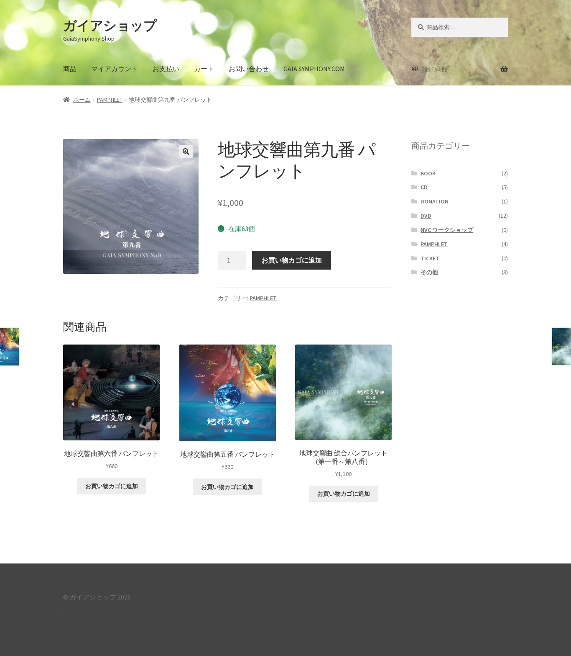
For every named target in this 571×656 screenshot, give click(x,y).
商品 (69, 68)
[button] (186, 151)
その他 (429, 272)
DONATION (435, 201)
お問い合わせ (249, 68)
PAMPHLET (109, 99)
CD (424, 187)
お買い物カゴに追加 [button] (111, 486)
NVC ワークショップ (447, 230)
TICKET (430, 258)
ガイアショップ (110, 25)
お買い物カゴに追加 (292, 260)
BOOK (428, 173)
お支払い (166, 68)
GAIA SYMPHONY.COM (314, 68)
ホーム (82, 99)
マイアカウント (114, 68)
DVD (426, 215)
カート (204, 68)
